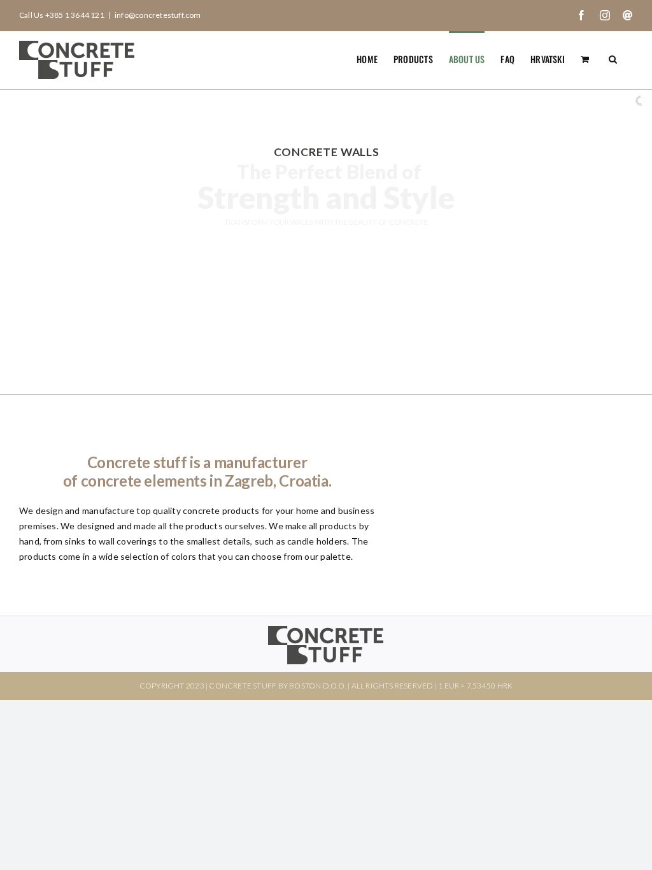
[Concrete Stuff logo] (326, 630)
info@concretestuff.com (158, 15)
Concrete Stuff (242, 685)
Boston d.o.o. (317, 685)
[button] (613, 58)
